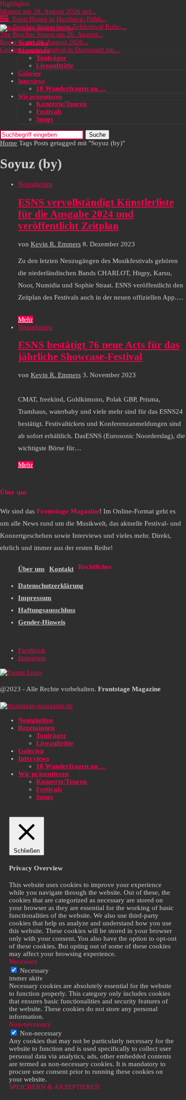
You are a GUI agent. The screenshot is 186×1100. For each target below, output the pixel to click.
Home (8, 143)
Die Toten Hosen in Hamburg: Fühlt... (53, 19)
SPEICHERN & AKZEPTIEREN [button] (54, 1087)
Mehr (25, 319)
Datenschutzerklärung (51, 585)
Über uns (31, 569)
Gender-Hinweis (41, 622)
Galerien (29, 73)
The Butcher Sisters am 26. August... (51, 34)
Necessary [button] (23, 961)
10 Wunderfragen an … (71, 88)
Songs (44, 119)
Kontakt (61, 569)
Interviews (31, 81)
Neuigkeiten (33, 42)
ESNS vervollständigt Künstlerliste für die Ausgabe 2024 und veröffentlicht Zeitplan (96, 214)
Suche (97, 134)
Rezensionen (34, 50)
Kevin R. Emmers (56, 244)
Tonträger (51, 57)
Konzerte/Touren (61, 103)
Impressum (34, 597)
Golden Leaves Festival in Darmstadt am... (60, 49)
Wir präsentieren (40, 96)
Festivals (49, 111)
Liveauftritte (55, 65)
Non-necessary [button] (30, 1024)
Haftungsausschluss (46, 610)
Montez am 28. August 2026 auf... (48, 11)
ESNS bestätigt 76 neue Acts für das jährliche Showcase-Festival (99, 350)
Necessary (34, 970)
